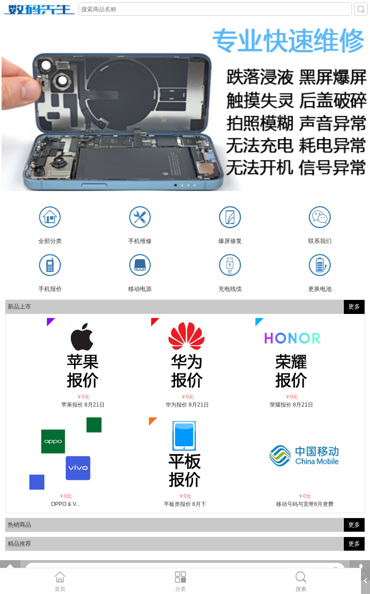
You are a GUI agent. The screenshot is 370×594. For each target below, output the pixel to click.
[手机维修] (140, 218)
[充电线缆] (230, 266)
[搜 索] (361, 9)
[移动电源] (140, 266)
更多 (354, 306)
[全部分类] (50, 218)
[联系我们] (320, 218)
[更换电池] (320, 266)
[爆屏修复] (230, 218)
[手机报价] (50, 266)
